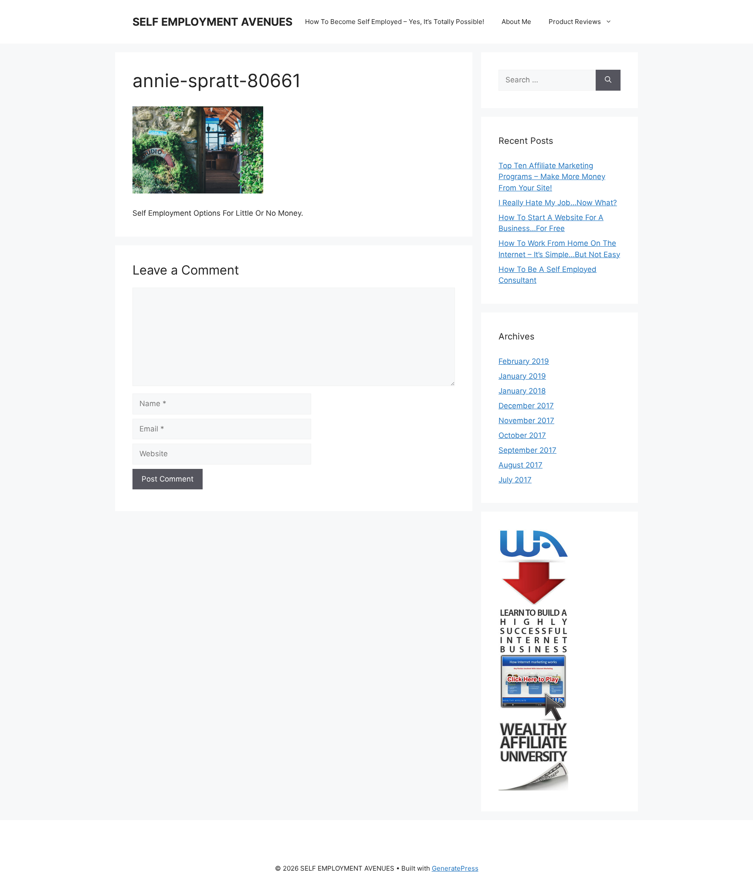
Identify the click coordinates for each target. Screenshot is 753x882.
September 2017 (527, 450)
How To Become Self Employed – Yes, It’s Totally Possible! (394, 21)
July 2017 (515, 479)
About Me (516, 21)
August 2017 (521, 465)
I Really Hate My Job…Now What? (558, 202)
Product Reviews (575, 21)
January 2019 (522, 376)
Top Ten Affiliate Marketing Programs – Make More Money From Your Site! (552, 176)
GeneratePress (455, 868)
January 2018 (522, 391)
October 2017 (522, 435)
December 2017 (526, 405)
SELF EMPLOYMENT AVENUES (212, 21)
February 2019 (524, 361)
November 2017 (526, 420)
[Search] (608, 80)
